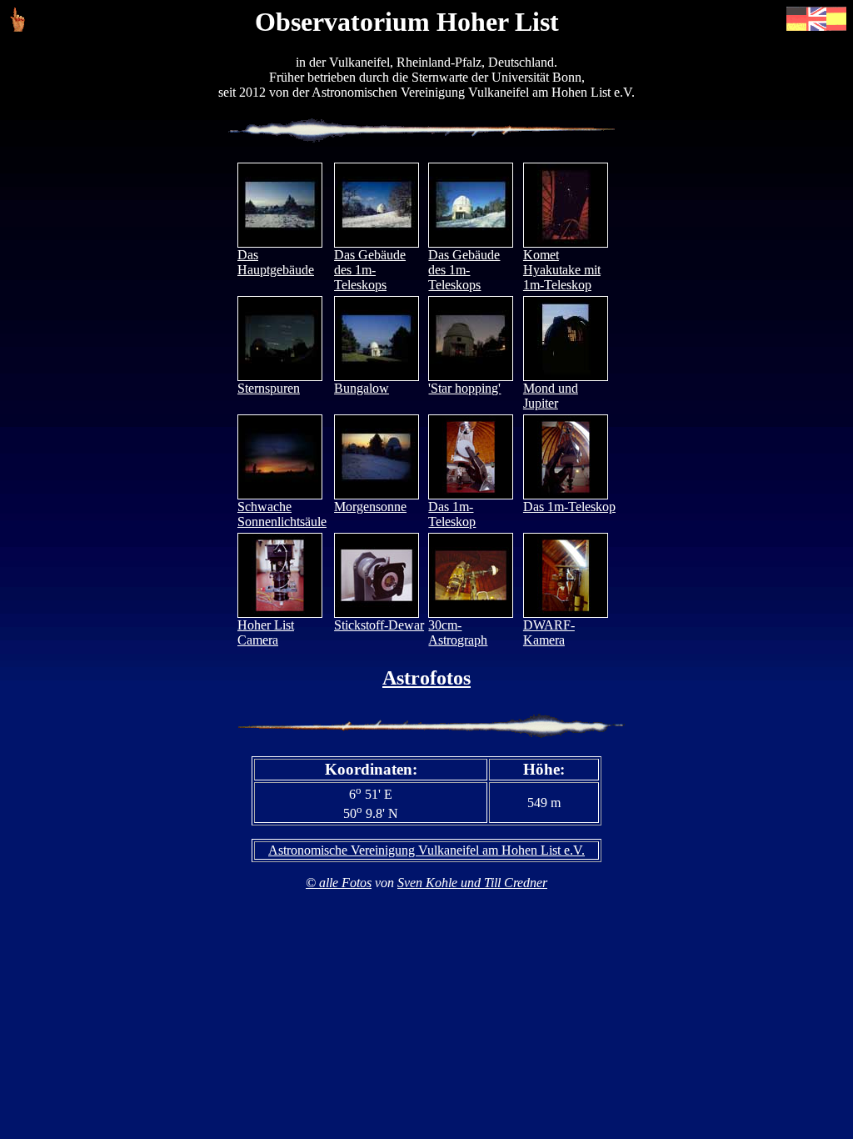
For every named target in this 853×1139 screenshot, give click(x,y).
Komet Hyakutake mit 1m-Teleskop (562, 270)
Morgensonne (370, 506)
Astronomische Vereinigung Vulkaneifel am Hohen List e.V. (426, 850)
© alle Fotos (339, 883)
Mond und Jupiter (550, 395)
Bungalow (361, 388)
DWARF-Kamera (549, 632)
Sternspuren (268, 388)
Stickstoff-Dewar (379, 625)
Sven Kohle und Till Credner (472, 883)
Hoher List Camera (265, 632)
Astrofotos (426, 678)
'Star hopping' (464, 388)
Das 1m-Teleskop (452, 514)
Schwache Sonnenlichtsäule (282, 514)
